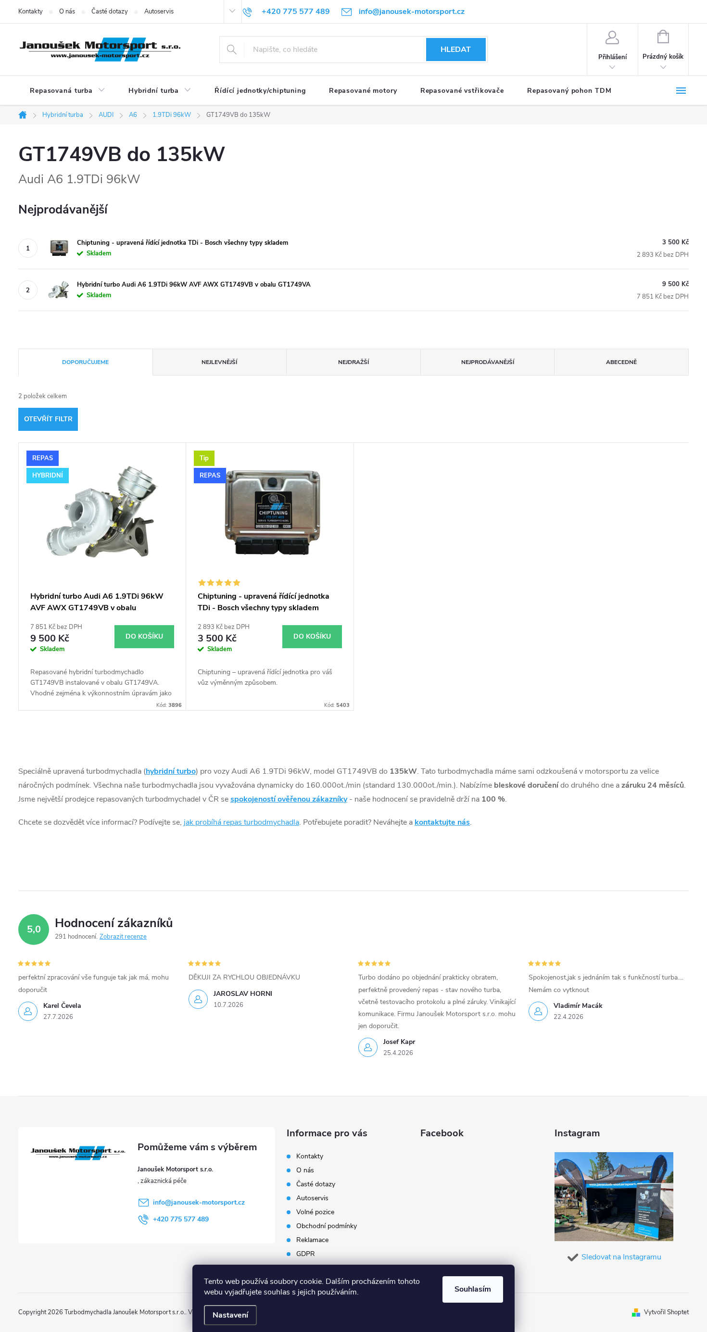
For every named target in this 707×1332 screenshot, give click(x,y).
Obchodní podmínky (326, 1226)
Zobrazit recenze (123, 936)
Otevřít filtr (48, 419)
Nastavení (230, 1315)
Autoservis (159, 11)
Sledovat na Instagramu (621, 1257)
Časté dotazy (109, 11)
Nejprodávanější (487, 362)
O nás (67, 11)
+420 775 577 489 (181, 1219)
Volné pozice (315, 1212)
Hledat (456, 49)
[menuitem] (67, 91)
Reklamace (312, 1239)
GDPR (305, 1253)
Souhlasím (472, 1289)
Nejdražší (353, 362)
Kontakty (30, 11)
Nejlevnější (219, 362)
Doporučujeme (85, 362)
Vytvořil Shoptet (666, 1312)
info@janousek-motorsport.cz (199, 1202)
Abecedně (621, 362)
